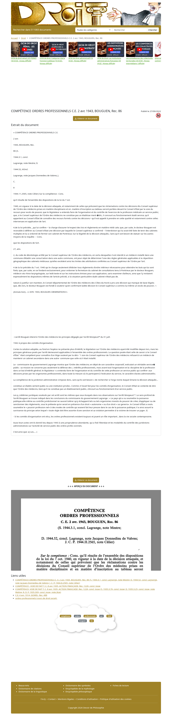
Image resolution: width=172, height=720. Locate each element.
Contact (51, 699)
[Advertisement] (86, 88)
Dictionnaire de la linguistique (33, 691)
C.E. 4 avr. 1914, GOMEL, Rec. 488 (31, 595)
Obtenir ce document (87, 118)
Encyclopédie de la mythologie (80, 688)
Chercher (152, 29)
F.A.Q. (43, 699)
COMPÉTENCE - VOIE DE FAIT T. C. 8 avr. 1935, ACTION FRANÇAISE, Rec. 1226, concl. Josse (57, 586)
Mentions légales (66, 699)
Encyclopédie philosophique (79, 691)
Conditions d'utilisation (87, 699)
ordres (77, 616)
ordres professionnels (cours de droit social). (36, 598)
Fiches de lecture (121, 685)
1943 (109, 616)
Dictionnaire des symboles (78, 685)
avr (101, 616)
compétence (65, 616)
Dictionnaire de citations (30, 688)
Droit (23, 38)
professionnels (90, 616)
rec (91, 621)
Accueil (14, 38)
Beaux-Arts (24, 685)
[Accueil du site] (86, 12)
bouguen (82, 621)
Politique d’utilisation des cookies (115, 699)
